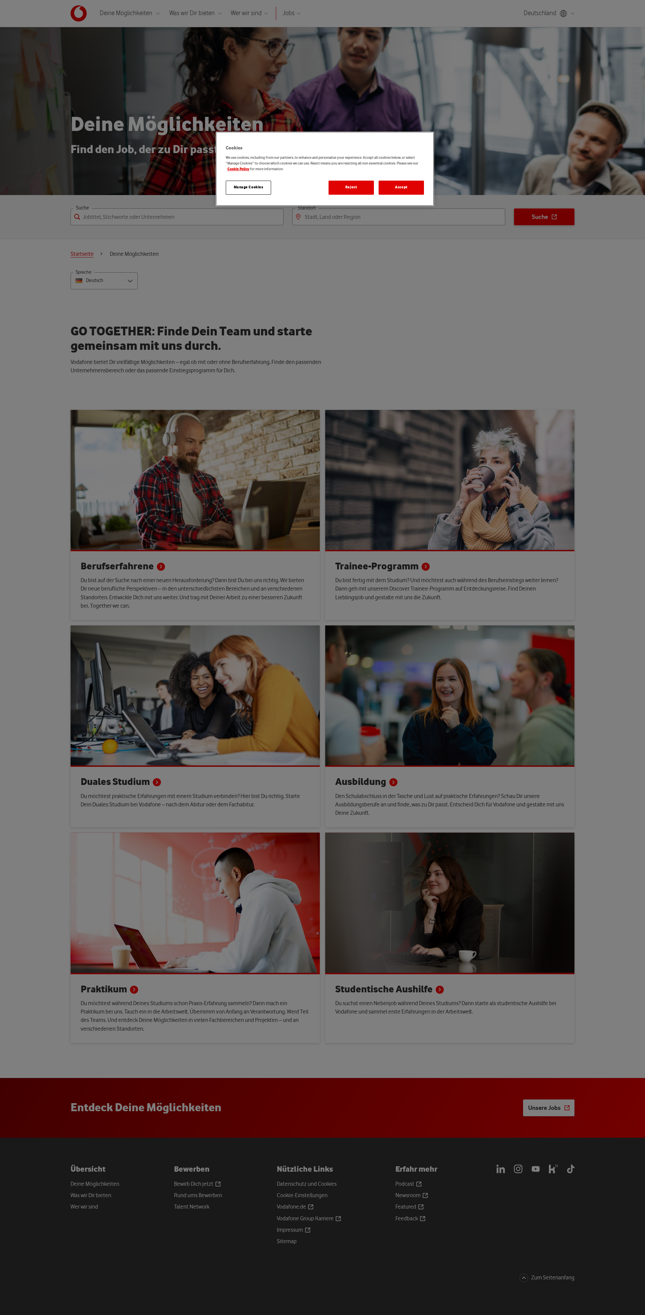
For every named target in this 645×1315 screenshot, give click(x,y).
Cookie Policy (238, 169)
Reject (351, 187)
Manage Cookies (248, 187)
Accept (401, 187)
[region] (325, 169)
